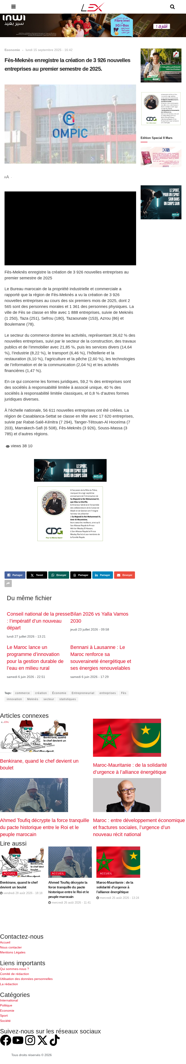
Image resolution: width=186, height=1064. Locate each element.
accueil (10, 873)
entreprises (108, 693)
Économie (59, 693)
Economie (12, 50)
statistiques (67, 699)
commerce (22, 693)
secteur (49, 699)
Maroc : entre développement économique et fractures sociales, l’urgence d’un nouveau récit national (139, 827)
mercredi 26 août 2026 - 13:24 (119, 898)
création (41, 693)
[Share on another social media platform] (8, 583)
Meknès (32, 699)
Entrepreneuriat (83, 693)
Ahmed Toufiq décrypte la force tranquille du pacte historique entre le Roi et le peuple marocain (44, 827)
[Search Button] (172, 7)
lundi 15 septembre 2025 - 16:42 (49, 50)
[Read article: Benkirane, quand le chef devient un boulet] (22, 862)
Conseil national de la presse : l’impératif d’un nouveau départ (38, 621)
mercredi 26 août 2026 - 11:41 (71, 902)
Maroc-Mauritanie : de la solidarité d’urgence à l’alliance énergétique (114, 887)
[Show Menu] (13, 7)
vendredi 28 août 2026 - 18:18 (22, 893)
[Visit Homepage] (93, 6)
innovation (14, 699)
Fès (123, 693)
